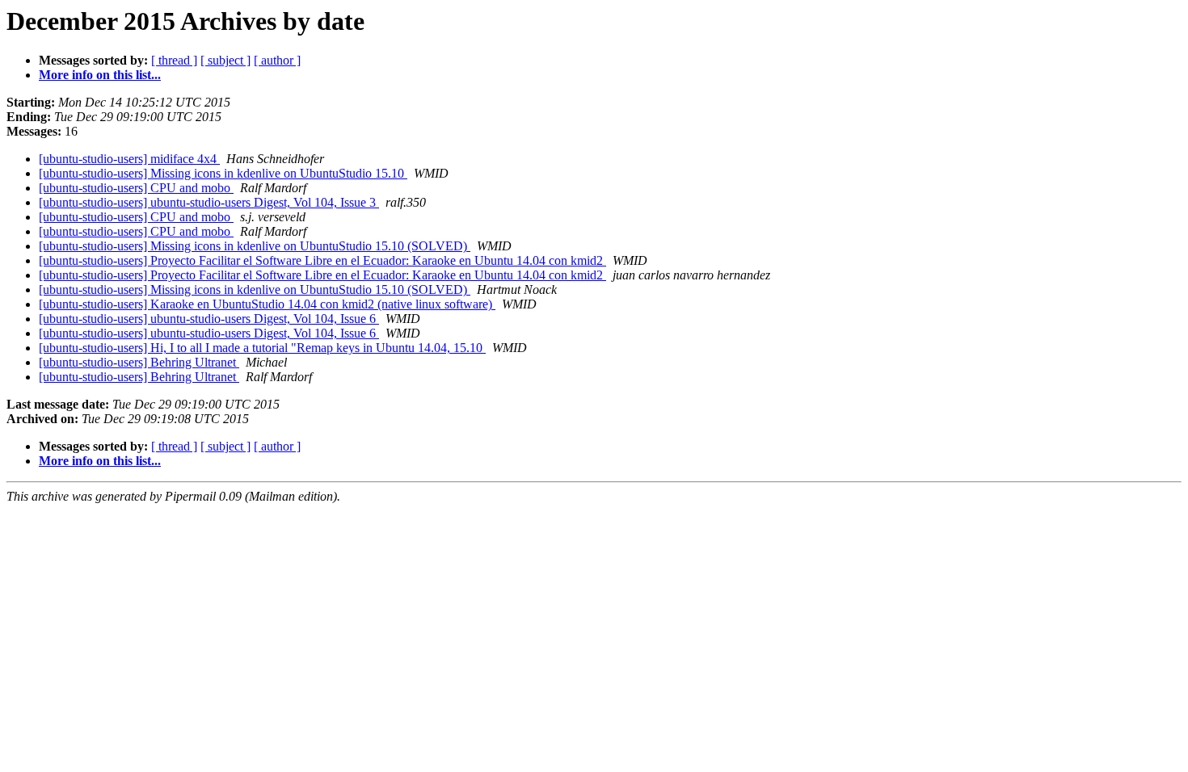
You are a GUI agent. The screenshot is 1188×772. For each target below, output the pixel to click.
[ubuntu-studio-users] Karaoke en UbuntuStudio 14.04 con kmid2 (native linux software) (267, 304)
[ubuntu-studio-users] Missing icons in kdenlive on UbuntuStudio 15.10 (223, 173)
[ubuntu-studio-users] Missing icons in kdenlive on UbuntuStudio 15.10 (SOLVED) (254, 246)
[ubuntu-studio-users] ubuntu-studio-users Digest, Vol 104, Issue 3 (209, 202)
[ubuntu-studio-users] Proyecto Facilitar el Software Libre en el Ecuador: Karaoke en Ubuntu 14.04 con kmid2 (322, 260)
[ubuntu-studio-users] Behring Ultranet (139, 362)
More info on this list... (100, 75)
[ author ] (277, 60)
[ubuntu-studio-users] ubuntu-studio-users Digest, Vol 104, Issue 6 (209, 318)
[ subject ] (225, 60)
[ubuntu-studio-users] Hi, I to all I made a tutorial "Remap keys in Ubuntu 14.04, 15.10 (262, 348)
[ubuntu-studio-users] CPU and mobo (136, 188)
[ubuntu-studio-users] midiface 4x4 (129, 159)
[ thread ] (174, 60)
